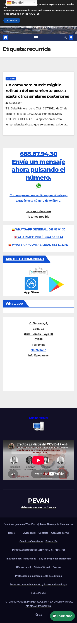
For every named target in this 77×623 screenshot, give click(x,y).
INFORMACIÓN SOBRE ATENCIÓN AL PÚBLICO (38, 550)
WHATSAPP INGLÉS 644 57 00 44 (40, 237)
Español (17, 2)
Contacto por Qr (60, 533)
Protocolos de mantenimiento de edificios (38, 576)
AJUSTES (34, 13)
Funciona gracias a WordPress (21, 524)
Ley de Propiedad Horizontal (55, 558)
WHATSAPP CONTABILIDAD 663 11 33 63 (40, 244)
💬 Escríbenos (62, 615)
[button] (65, 37)
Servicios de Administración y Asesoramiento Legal (38, 584)
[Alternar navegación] (36, 37)
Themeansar (67, 524)
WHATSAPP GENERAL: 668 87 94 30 (40, 229)
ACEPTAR (12, 20)
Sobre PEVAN (38, 593)
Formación (51, 541)
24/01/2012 (15, 103)
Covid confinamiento (31, 541)
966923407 (38, 350)
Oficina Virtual (42, 567)
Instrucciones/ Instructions (21, 558)
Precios (57, 567)
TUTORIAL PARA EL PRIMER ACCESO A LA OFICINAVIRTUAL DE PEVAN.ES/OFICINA (38, 604)
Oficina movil (23, 567)
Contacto (43, 533)
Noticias (11, 79)
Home (11, 533)
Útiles (38, 615)
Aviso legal (29, 533)
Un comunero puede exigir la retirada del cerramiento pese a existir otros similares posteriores (37, 91)
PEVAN (38, 500)
